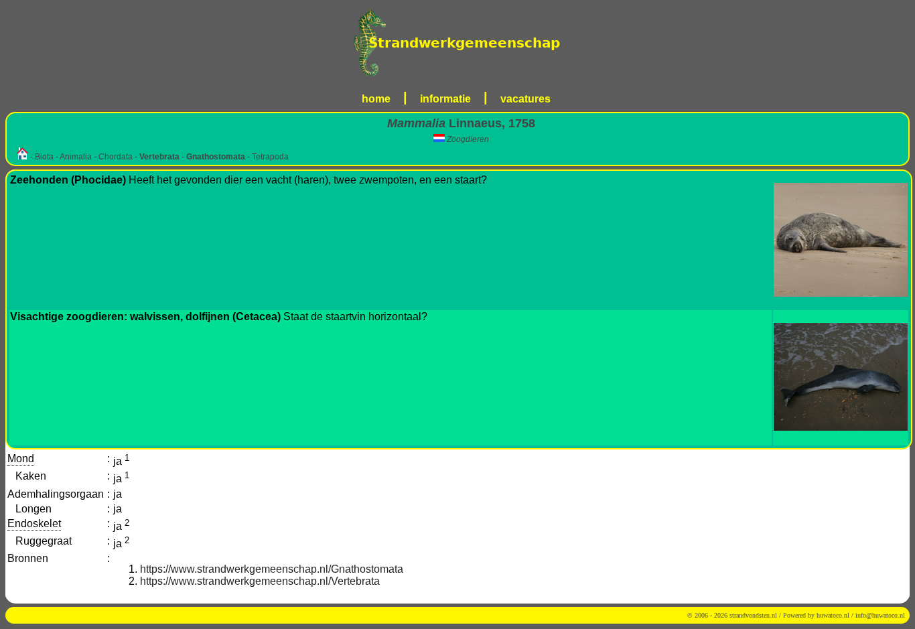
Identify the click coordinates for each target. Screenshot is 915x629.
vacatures (525, 98)
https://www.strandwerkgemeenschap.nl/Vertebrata (260, 581)
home (376, 98)
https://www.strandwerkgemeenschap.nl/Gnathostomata (271, 569)
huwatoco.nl (833, 615)
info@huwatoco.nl (880, 615)
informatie (445, 98)
